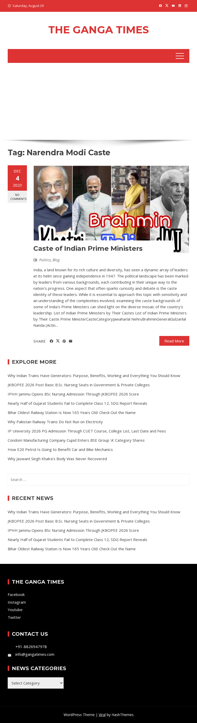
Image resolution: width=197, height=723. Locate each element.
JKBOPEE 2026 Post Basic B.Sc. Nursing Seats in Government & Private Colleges (79, 384)
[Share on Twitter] (58, 341)
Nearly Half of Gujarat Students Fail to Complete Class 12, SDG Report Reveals (77, 403)
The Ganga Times (98, 29)
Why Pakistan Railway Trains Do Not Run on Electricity (55, 421)
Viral (102, 714)
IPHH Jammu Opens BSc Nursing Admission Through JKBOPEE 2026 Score (73, 394)
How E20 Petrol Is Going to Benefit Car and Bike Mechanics (60, 449)
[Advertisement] (98, 101)
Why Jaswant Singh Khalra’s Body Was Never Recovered (57, 458)
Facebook (16, 594)
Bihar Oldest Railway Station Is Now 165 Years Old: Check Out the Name (72, 412)
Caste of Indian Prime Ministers (88, 248)
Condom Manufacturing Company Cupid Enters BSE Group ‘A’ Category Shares (76, 440)
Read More (174, 340)
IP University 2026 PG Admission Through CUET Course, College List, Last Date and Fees (87, 430)
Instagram (17, 602)
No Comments (18, 196)
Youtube (15, 609)
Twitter (14, 617)
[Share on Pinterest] (64, 341)
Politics (45, 259)
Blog (56, 259)
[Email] (70, 341)
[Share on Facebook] (51, 341)
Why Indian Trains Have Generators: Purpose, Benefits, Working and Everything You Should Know (94, 375)
